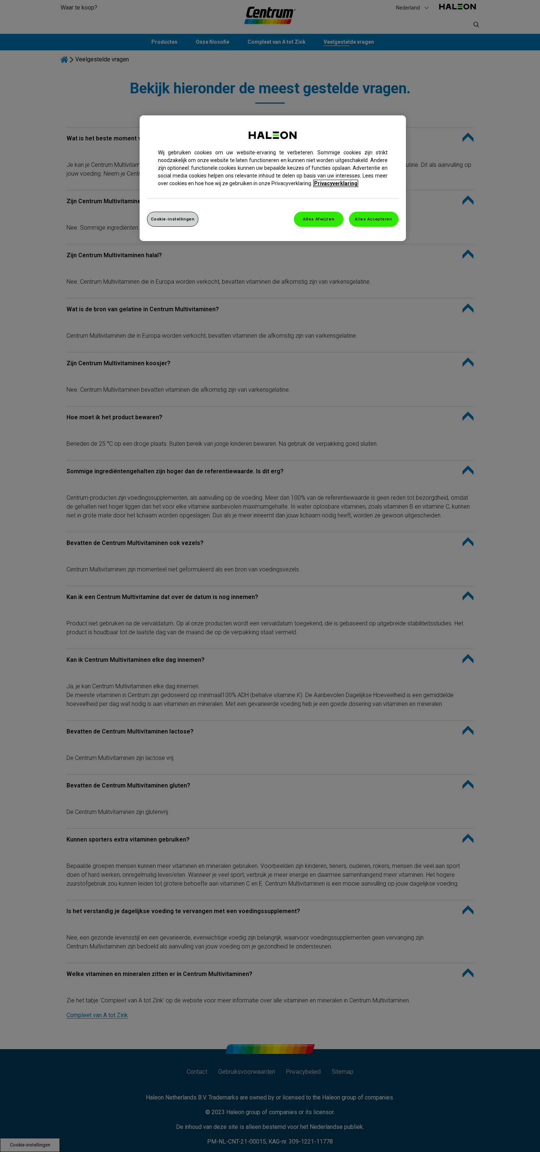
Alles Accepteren (373, 219)
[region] (273, 178)
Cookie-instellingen (173, 219)
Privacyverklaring (335, 183)
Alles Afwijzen (318, 219)
